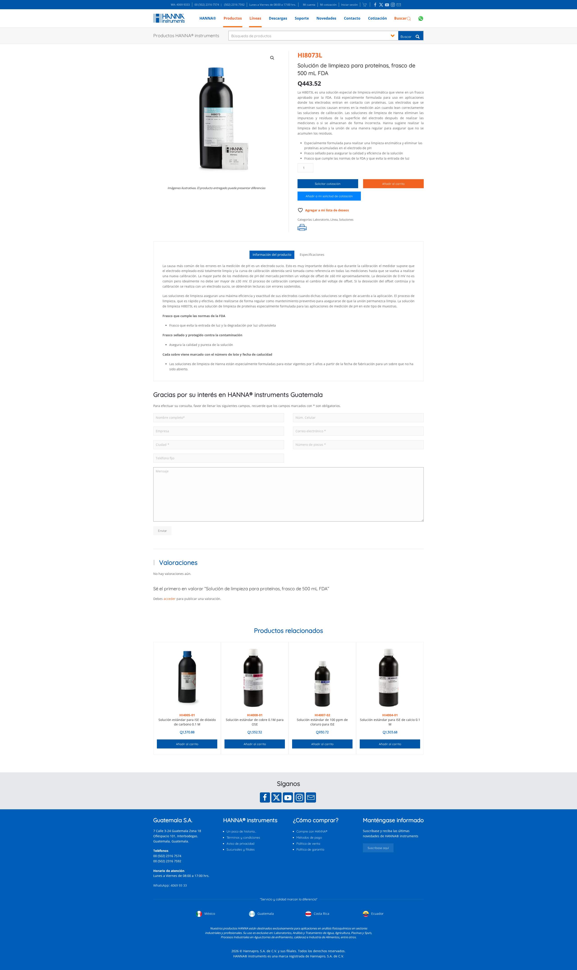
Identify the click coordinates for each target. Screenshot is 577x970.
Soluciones (346, 219)
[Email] (311, 797)
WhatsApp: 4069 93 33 (170, 885)
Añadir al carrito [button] (187, 744)
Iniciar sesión (349, 5)
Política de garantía (310, 849)
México (209, 913)
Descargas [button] (278, 18)
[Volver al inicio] (169, 18)
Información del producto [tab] (272, 254)
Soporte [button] (302, 18)
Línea (334, 219)
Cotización (377, 18)
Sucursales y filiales (241, 849)
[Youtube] (288, 797)
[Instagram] (299, 797)
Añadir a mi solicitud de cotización (329, 196)
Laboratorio (321, 219)
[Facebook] (265, 797)
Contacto (352, 18)
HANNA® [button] (207, 18)
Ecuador (377, 913)
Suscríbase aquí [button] (378, 848)
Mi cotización (328, 5)
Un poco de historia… (241, 831)
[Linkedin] (375, 4)
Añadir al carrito (393, 183)
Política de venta (308, 844)
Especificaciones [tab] (312, 254)
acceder (170, 599)
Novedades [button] (326, 18)
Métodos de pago (309, 837)
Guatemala (265, 913)
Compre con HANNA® (311, 831)
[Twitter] (276, 797)
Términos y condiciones (243, 837)
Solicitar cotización (328, 183)
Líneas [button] (255, 18)
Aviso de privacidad (240, 844)
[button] (402, 18)
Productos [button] (233, 18)
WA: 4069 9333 (180, 5)
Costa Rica (321, 913)
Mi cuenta (309, 5)
